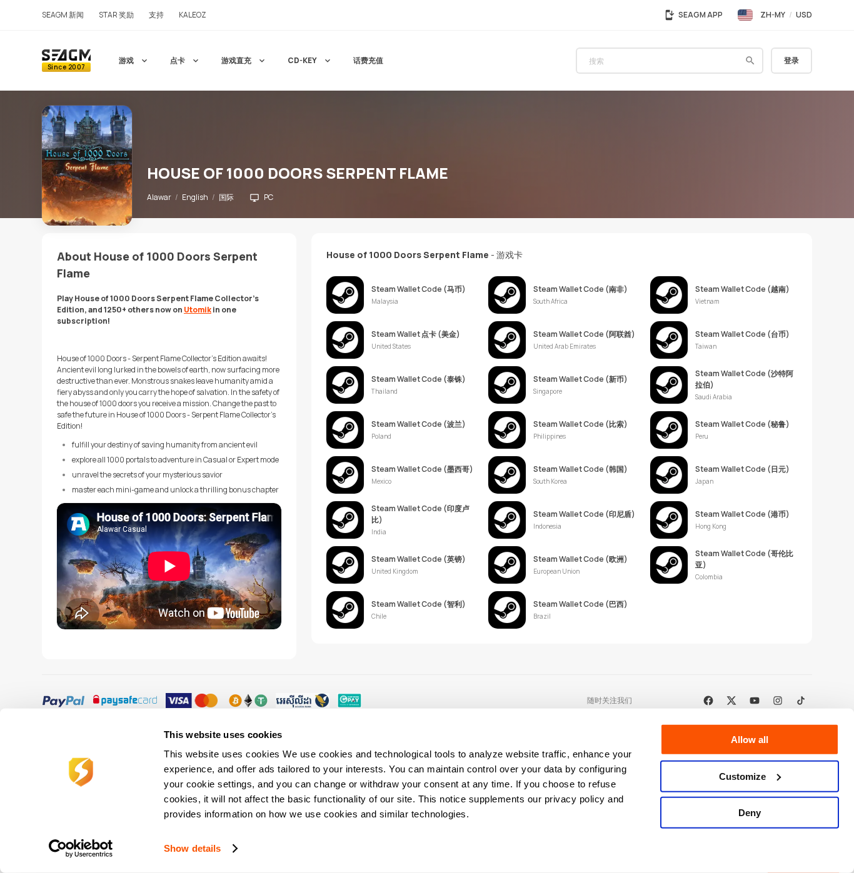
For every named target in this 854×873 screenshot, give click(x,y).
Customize (742, 776)
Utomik (197, 309)
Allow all (749, 739)
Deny (749, 812)
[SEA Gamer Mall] (66, 60)
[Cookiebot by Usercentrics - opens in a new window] (81, 848)
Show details (192, 848)
